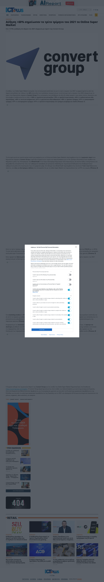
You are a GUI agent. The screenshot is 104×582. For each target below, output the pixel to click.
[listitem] (52, 271)
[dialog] (52, 291)
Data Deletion (44, 334)
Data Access (52, 334)
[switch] (69, 275)
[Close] (76, 247)
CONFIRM (41, 329)
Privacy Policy (60, 334)
